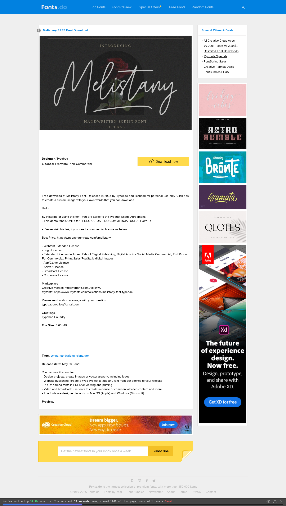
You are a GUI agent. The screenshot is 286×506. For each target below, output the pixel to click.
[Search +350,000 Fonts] (243, 7)
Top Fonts (98, 7)
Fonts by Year (113, 491)
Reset (169, 501)
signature (82, 355)
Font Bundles (135, 491)
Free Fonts (177, 7)
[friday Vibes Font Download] (222, 115)
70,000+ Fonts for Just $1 (221, 45)
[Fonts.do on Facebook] (146, 481)
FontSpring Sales (215, 61)
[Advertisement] (115, 142)
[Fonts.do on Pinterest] (132, 481)
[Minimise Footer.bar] (281, 501)
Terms (183, 491)
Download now (167, 161)
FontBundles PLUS (216, 72)
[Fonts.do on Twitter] (154, 481)
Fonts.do (93, 491)
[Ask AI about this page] (268, 501)
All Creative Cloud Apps (219, 40)
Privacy (196, 491)
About (171, 491)
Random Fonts (203, 7)
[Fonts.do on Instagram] (139, 481)
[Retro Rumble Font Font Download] (222, 149)
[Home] (38, 31)
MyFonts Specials (215, 56)
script (54, 355)
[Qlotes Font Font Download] (222, 242)
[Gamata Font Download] (222, 208)
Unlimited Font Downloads (221, 51)
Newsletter (156, 491)
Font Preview (121, 7)
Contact (211, 491)
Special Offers (149, 7)
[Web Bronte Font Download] (222, 183)
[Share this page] (275, 501)
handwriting (67, 355)
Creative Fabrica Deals (219, 66)
